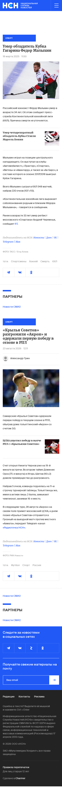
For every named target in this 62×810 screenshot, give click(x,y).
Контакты (24, 696)
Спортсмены (18, 261)
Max (18, 241)
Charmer (20, 778)
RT (16, 223)
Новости (38, 237)
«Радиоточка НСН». (14, 527)
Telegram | (9, 241)
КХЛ (54, 261)
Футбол (15, 565)
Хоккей (33, 261)
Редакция (8, 696)
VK (55, 237)
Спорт (26, 565)
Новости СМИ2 (12, 306)
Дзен (49, 237)
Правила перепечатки (16, 767)
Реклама (39, 696)
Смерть (45, 261)
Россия (37, 565)
